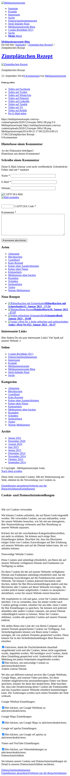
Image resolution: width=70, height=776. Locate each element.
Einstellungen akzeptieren (15, 485)
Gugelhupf (14, 259)
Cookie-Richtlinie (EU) (20, 29)
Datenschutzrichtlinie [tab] (12, 755)
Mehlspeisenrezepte (55, 75)
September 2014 (17, 462)
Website (5, 188)
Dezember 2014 (16, 453)
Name (5, 175)
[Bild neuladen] (10, 197)
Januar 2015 (14, 450)
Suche (11, 17)
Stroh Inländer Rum (18, 23)
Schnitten (13, 281)
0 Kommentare (32, 75)
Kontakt (12, 11)
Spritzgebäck (15, 284)
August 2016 (15, 444)
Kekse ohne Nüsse (18, 269)
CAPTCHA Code (24, 206)
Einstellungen (27, 488)
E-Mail (6, 181)
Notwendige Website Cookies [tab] (17, 554)
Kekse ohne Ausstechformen (23, 266)
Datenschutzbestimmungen (22, 20)
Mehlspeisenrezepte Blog (21, 26)
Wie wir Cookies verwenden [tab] (16, 509)
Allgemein (13, 253)
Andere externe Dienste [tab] (14, 668)
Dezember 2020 (16, 441)
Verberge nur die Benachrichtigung (47, 773)
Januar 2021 (14, 438)
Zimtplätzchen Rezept (27, 56)
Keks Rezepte (15, 262)
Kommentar (8, 212)
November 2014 (17, 456)
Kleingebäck (15, 272)
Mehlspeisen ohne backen (22, 275)
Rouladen (13, 278)
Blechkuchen (15, 256)
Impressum (14, 14)
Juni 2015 (13, 447)
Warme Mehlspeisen (19, 290)
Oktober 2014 (15, 459)
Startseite (13, 8)
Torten (11, 287)
